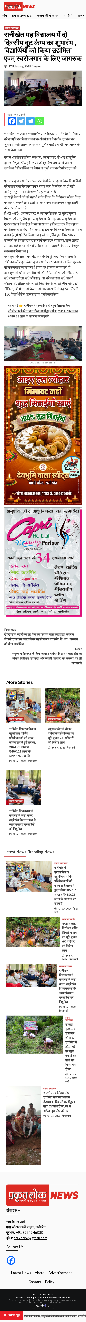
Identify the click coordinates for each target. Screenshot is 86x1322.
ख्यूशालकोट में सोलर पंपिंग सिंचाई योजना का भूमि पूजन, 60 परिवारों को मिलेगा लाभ (69, 937)
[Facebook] (12, 121)
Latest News (21, 1272)
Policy (49, 1281)
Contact (34, 1281)
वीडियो (68, 15)
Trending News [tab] (41, 851)
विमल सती (37, 66)
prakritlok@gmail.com (30, 1238)
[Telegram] (30, 121)
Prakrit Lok (47, 1294)
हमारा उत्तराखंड (22, 15)
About (40, 1272)
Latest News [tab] (15, 851)
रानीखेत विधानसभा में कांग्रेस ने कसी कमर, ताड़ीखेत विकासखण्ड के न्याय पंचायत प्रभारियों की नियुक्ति (22, 820)
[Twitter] (21, 121)
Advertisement (60, 1272)
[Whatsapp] (39, 121)
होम (4, 15)
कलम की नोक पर (47, 15)
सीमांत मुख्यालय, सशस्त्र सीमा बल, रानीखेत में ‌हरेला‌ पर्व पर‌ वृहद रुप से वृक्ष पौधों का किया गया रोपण (71, 1047)
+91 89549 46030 (29, 1232)
